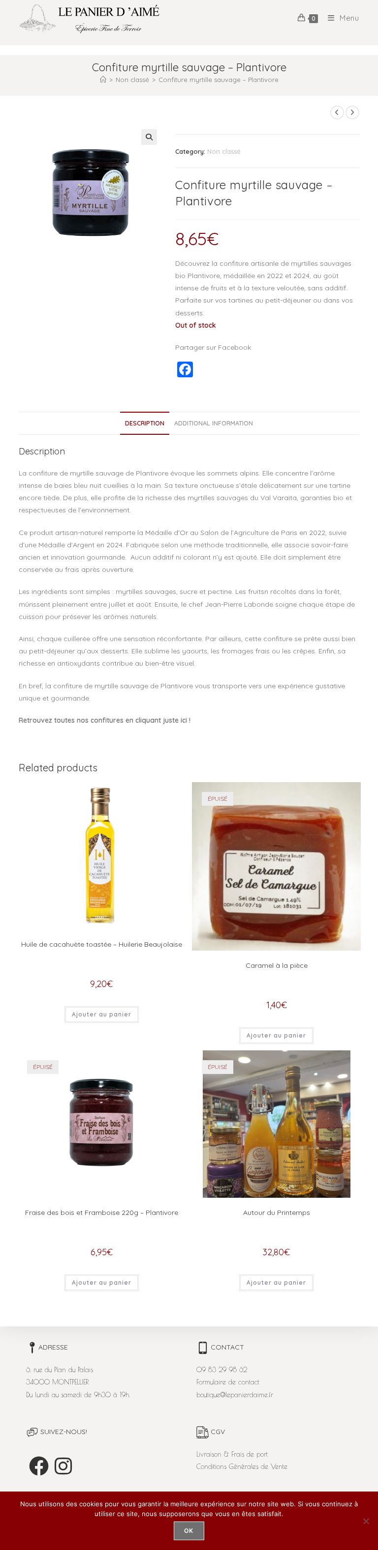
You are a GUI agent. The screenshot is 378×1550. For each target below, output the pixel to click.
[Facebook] (39, 1466)
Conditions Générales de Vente (241, 1466)
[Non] (366, 1521)
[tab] (144, 423)
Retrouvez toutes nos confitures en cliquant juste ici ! (104, 720)
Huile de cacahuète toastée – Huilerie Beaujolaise (101, 944)
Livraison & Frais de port (232, 1454)
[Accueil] (103, 80)
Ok (188, 1530)
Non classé (224, 151)
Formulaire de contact (227, 1382)
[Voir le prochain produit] (352, 112)
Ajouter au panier (101, 1014)
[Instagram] (63, 1466)
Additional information (213, 423)
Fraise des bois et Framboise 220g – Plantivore (101, 1212)
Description (144, 423)
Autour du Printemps (276, 1212)
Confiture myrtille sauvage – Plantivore (218, 80)
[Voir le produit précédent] (337, 112)
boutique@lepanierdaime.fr (234, 1395)
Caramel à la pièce (277, 965)
